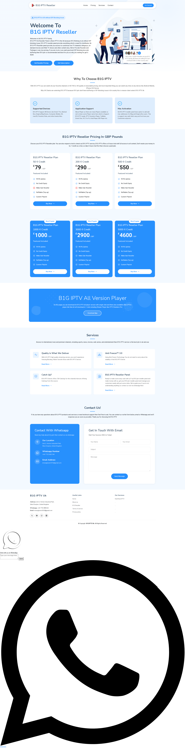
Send (21, 559)
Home (85, 5)
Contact (110, 5)
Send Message (119, 476)
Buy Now (49, 204)
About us (75, 502)
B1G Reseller (76, 505)
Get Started (148, 5)
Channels (3, 747)
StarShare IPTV (119, 499)
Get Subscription (64, 63)
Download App (92, 313)
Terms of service (77, 508)
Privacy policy (76, 512)
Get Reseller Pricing (41, 63)
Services (101, 5)
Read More (45, 364)
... (115, 502)
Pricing (93, 5)
